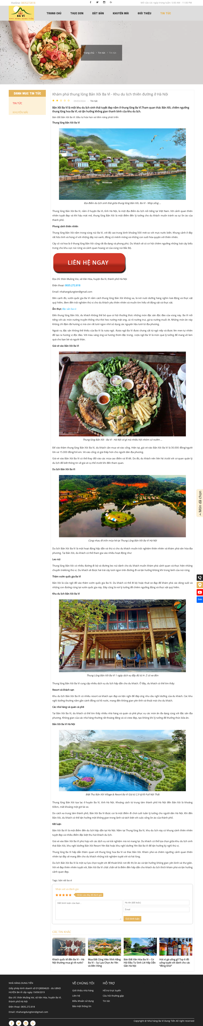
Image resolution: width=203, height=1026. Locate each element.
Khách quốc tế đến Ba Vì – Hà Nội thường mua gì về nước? (68, 961)
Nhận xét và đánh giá (67, 889)
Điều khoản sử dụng (83, 1000)
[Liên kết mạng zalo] (200, 601)
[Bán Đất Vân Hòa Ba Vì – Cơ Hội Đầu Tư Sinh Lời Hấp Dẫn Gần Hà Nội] (140, 947)
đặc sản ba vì (69, 308)
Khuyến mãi (121, 13)
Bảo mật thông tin (81, 1006)
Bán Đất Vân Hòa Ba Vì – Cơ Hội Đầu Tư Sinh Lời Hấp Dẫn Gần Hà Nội (140, 962)
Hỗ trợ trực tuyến (112, 990)
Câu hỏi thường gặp (113, 995)
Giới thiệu (144, 13)
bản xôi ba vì (65, 880)
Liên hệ (76, 995)
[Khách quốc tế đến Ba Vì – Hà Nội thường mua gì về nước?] (68, 947)
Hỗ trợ (109, 983)
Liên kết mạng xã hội (156, 983)
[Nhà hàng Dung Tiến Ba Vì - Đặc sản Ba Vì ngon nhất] (21, 13)
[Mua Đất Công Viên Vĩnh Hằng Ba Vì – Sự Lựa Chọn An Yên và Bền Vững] (104, 947)
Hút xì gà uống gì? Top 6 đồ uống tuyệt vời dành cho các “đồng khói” (174, 962)
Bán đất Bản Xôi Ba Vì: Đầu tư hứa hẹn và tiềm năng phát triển (85, 117)
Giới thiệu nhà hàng (83, 990)
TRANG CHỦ (53, 13)
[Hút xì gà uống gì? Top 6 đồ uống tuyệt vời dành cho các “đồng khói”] (176, 947)
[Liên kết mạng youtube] (200, 594)
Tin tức (165, 13)
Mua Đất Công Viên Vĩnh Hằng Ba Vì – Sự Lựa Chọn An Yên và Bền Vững (104, 962)
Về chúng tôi (83, 983)
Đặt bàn (98, 13)
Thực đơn (76, 13)
